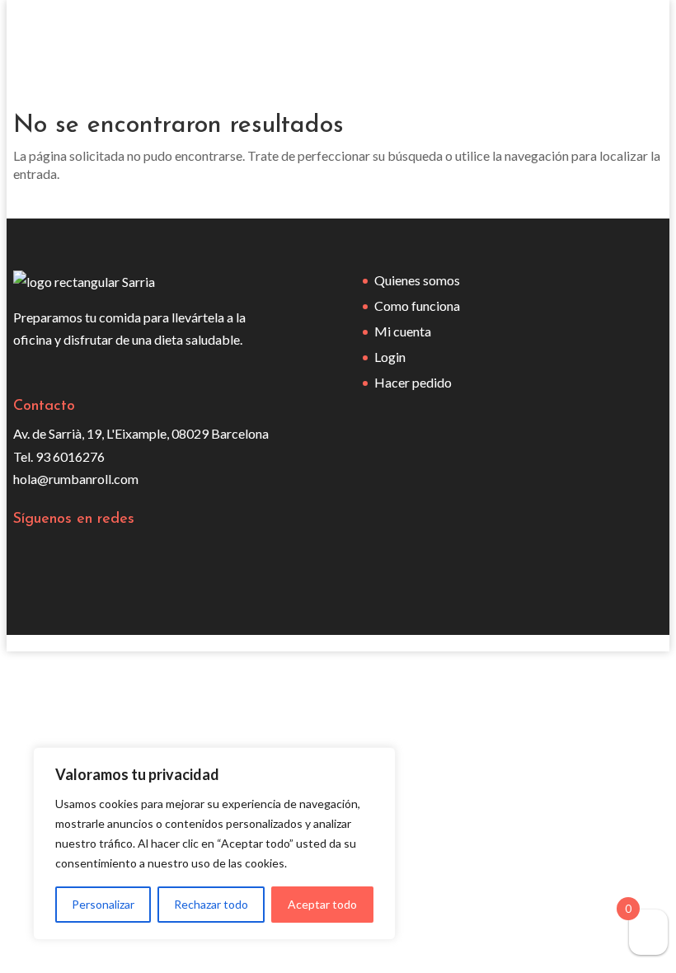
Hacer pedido (413, 382)
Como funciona (417, 305)
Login (390, 356)
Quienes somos (417, 280)
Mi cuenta (402, 331)
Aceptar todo (322, 904)
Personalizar (103, 904)
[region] (214, 843)
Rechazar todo (211, 904)
